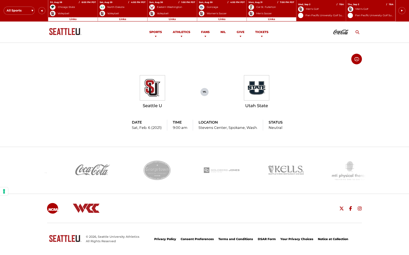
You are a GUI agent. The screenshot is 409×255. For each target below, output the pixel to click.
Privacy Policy (165, 239)
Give (240, 32)
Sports (155, 32)
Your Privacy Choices (296, 239)
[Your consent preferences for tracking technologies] (4, 191)
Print (356, 59)
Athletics (181, 32)
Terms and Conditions (235, 239)
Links (72, 19)
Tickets (261, 32)
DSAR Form (267, 239)
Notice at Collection (333, 239)
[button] (41, 10)
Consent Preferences (197, 239)
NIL (223, 32)
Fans (205, 32)
